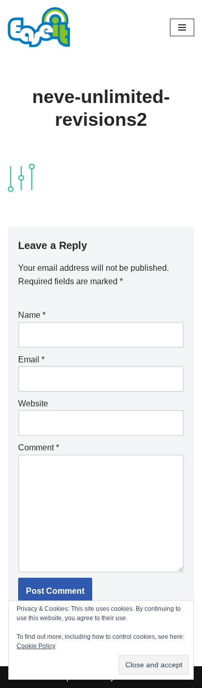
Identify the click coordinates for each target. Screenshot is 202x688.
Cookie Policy (36, 646)
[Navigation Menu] (182, 27)
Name (32, 315)
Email (31, 359)
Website (33, 403)
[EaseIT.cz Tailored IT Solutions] (39, 27)
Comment (38, 447)
